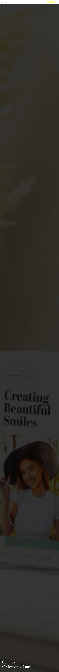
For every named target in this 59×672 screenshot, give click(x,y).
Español (44, 1)
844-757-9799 (32, 1)
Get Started (51, 1)
